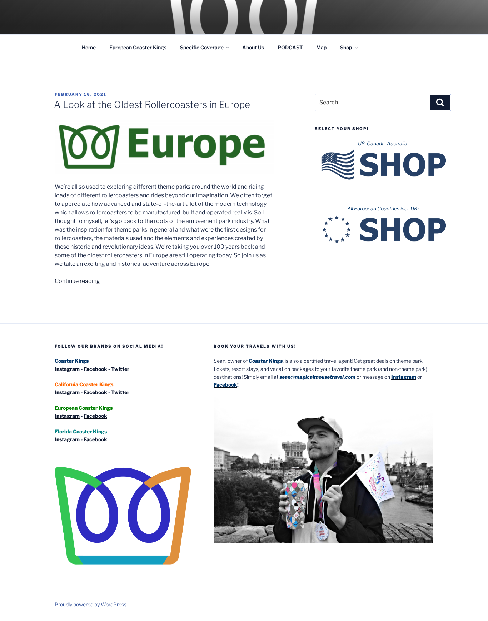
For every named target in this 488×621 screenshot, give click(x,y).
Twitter (120, 369)
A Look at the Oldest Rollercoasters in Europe (152, 104)
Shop (346, 47)
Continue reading (77, 281)
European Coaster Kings (137, 47)
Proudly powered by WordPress (90, 604)
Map (321, 47)
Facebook (95, 369)
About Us (253, 47)
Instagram (67, 369)
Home (89, 47)
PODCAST (290, 47)
